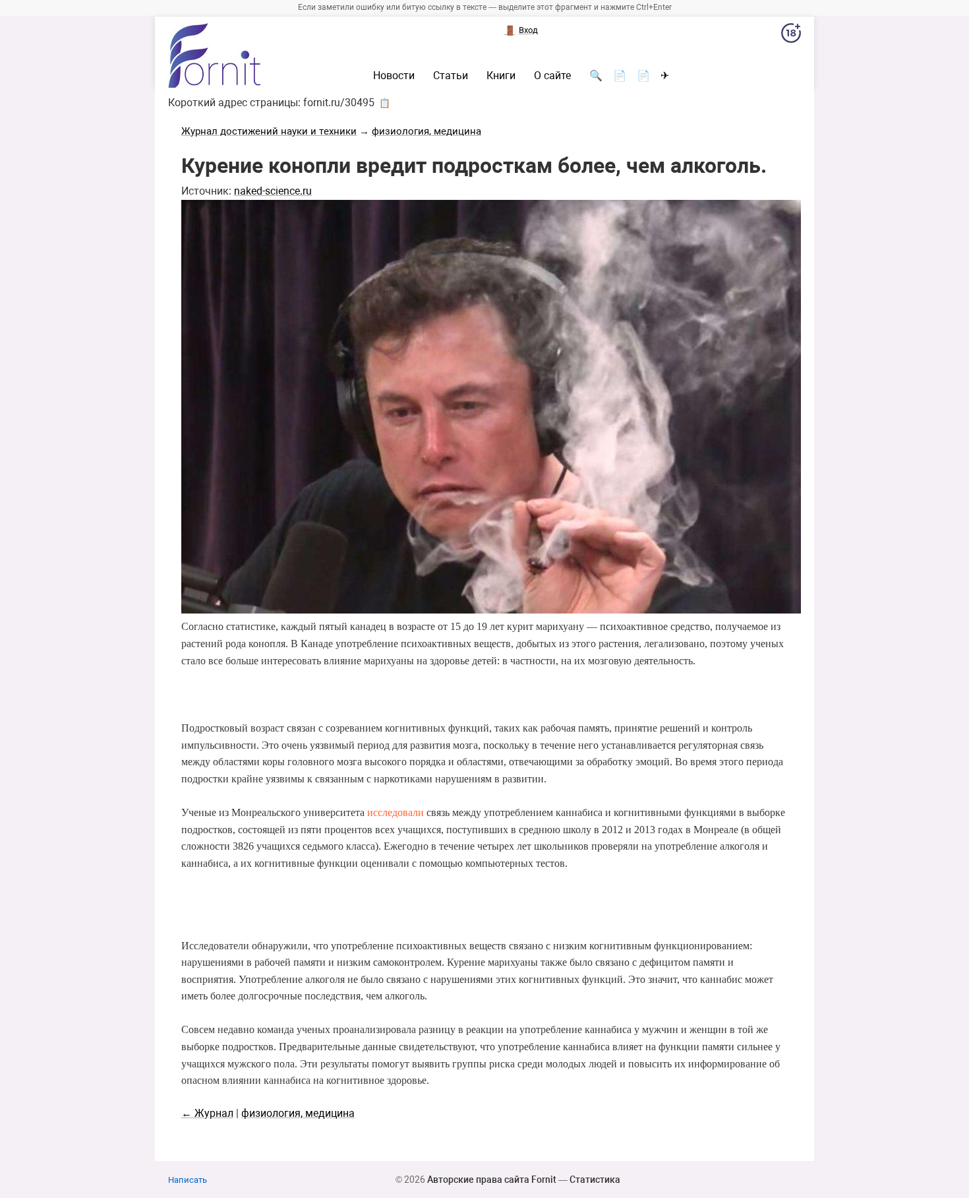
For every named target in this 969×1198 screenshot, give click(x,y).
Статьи (450, 76)
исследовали (395, 812)
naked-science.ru (273, 191)
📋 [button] (384, 103)
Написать (187, 1180)
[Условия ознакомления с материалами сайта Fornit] (791, 35)
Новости (394, 76)
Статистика (595, 1179)
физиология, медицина (426, 131)
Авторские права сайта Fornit (491, 1179)
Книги (500, 76)
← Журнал (207, 1113)
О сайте (552, 76)
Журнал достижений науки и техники (269, 131)
